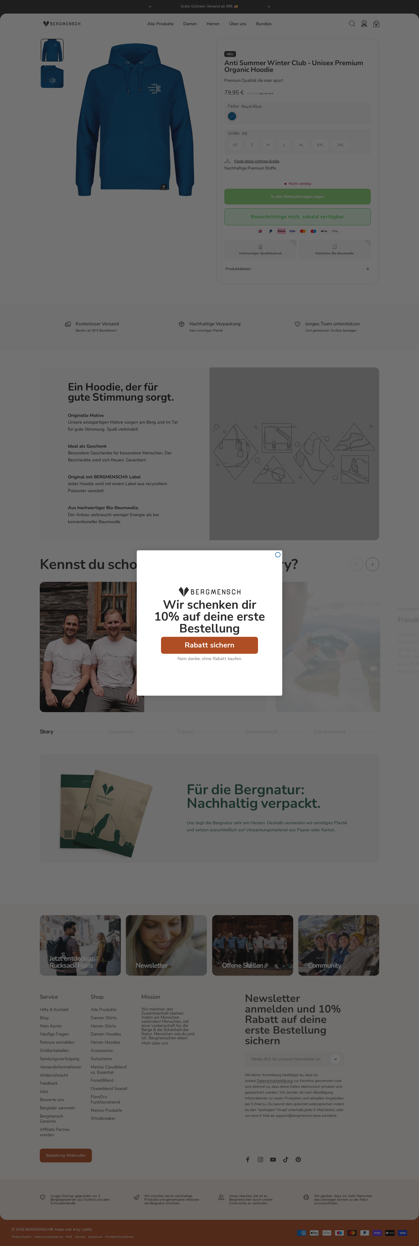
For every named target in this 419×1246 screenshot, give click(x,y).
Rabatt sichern (209, 645)
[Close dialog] (277, 554)
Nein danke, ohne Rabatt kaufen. (209, 658)
